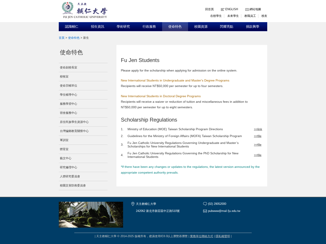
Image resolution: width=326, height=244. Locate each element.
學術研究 (123, 26)
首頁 (62, 37)
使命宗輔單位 (68, 85)
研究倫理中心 (68, 167)
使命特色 (175, 26)
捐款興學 (252, 26)
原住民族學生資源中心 (74, 122)
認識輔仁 (71, 26)
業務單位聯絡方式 (201, 236)
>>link (258, 129)
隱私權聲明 (223, 236)
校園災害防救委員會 (73, 185)
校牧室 (64, 76)
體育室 (64, 149)
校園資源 (201, 26)
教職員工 (250, 15)
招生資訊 (97, 26)
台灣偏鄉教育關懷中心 (74, 131)
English (231, 9)
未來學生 (233, 15)
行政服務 (149, 26)
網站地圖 (255, 9)
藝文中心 (65, 158)
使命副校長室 (68, 67)
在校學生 (216, 15)
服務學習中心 (68, 103)
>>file (257, 136)
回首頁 (209, 9)
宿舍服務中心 (68, 112)
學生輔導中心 (68, 94)
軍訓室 (64, 140)
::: (246, 6)
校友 (264, 15)
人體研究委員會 (70, 176)
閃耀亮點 (226, 26)
